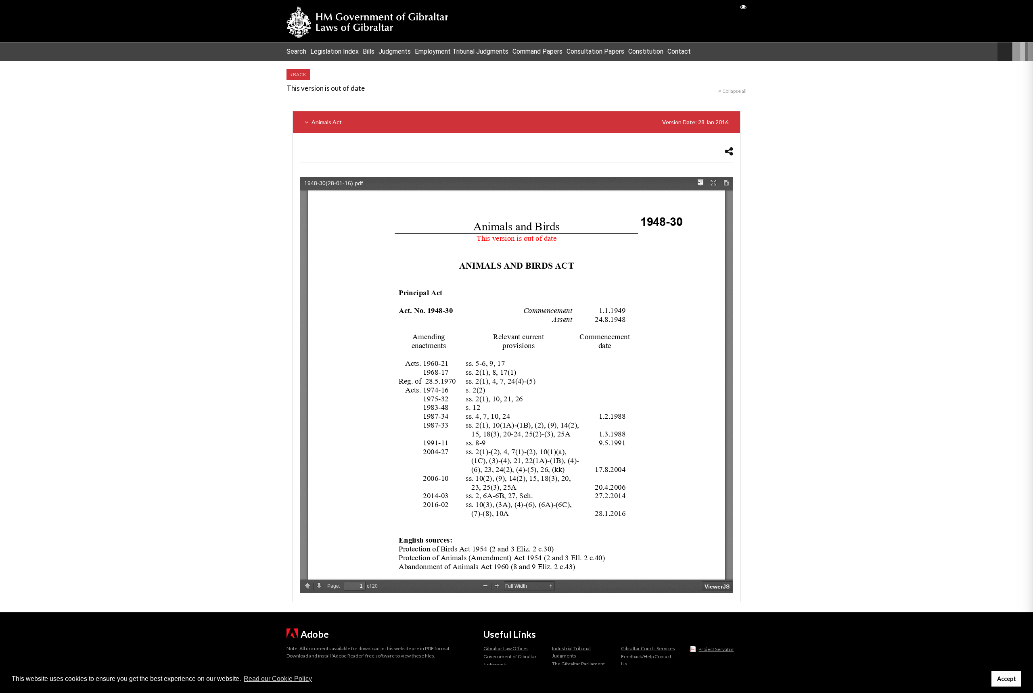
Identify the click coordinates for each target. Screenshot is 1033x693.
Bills (368, 51)
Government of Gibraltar (510, 656)
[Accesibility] (743, 6)
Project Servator (716, 649)
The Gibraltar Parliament (578, 664)
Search (296, 51)
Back (299, 74)
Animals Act (519, 122)
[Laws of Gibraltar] (367, 21)
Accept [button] (1006, 678)
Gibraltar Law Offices (506, 648)
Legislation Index (334, 51)
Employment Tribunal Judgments (461, 51)
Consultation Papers (595, 51)
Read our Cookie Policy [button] (278, 678)
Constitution (645, 51)
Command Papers (537, 51)
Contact (679, 51)
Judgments (394, 51)
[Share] (729, 151)
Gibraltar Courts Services (648, 648)
